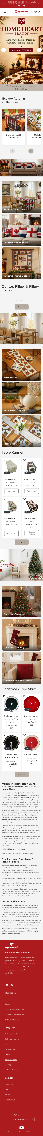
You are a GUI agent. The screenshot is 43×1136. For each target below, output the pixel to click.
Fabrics (7, 1054)
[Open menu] (4, 12)
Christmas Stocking (12, 1039)
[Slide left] (16, 300)
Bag (6, 1044)
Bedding (8, 1065)
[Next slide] (39, 50)
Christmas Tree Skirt (12, 1034)
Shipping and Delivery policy (15, 1009)
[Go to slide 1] (20, 81)
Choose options (31, 533)
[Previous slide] (3, 50)
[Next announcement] (38, 3)
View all (21, 307)
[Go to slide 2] (22, 81)
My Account (9, 1084)
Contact (7, 1004)
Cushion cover (10, 1049)
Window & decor (11, 1059)
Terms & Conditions (12, 1019)
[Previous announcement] (4, 3)
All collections (10, 1100)
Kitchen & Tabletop (11, 1070)
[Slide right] (26, 300)
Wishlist (8, 1094)
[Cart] (39, 12)
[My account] (31, 12)
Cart (6, 1089)
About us (8, 999)
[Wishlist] (35, 12)
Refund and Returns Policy (14, 1014)
